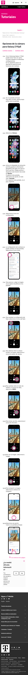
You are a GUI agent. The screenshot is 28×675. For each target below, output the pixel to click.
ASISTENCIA (4, 7)
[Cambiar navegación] (22, 7)
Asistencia (4, 13)
